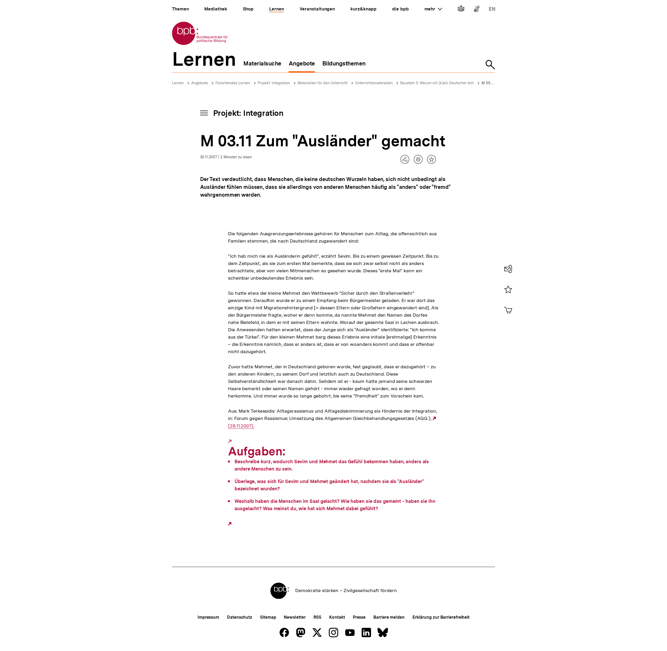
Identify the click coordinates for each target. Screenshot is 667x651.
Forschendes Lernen (232, 83)
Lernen (178, 83)
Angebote (199, 83)
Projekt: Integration (274, 83)
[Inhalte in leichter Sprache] (461, 10)
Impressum (208, 617)
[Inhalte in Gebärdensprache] (476, 10)
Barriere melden (389, 617)
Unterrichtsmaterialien (374, 83)
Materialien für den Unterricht (323, 83)
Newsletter (294, 617)
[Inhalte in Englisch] (492, 10)
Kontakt (337, 617)
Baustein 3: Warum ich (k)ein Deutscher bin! (437, 83)
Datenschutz (239, 617)
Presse (359, 617)
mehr (433, 8)
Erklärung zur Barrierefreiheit (441, 617)
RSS (317, 617)
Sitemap (268, 617)
